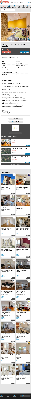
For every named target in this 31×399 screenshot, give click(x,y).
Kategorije (5, 2)
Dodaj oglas (26, 395)
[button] (28, 26)
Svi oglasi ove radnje (15, 164)
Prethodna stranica (8, 9)
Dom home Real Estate (15, 133)
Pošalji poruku (25, 52)
